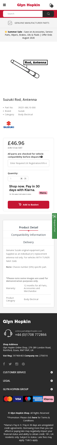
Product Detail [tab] (28, 227)
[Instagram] (16, 364)
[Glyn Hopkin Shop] (28, 4)
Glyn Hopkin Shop (19, 413)
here (34, 417)
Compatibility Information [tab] (28, 235)
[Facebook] (4, 364)
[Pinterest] (23, 364)
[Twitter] (10, 364)
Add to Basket (31, 204)
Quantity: (13, 173)
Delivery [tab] (28, 242)
